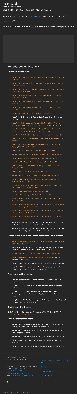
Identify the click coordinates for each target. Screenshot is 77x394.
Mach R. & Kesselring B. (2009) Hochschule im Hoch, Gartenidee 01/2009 (37, 154)
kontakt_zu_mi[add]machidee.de (22, 373)
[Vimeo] (43, 388)
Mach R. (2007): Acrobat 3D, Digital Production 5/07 (30, 171)
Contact (43, 367)
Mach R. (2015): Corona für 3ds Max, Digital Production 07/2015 (34, 113)
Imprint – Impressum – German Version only (54, 361)
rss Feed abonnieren (48, 371)
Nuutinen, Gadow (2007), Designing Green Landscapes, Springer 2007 (36, 253)
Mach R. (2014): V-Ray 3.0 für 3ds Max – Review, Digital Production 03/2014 (38, 135)
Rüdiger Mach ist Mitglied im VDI (22, 375)
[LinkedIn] (45, 388)
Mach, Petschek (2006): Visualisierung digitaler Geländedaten (33, 257)
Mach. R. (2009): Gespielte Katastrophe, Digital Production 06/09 (34, 158)
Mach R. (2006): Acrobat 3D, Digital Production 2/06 (30, 191)
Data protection (46, 375)
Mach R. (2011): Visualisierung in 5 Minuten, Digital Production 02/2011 (36, 150)
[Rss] (40, 388)
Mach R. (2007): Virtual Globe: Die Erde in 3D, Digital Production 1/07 (36, 175)
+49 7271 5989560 (18, 368)
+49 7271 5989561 (16, 371)
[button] (19, 21)
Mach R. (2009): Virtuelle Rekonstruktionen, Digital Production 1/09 (35, 162)
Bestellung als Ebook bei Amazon (19, 314)
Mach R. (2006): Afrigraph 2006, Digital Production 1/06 (31, 195)
